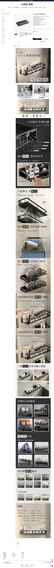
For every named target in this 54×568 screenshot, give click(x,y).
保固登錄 (13, 555)
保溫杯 (3, 39)
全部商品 (3, 10)
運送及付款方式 (5, 554)
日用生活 (3, 41)
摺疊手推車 (3, 20)
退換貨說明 (4, 555)
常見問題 (13, 554)
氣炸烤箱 (3, 22)
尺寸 (33, 27)
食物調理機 (3, 29)
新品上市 (3, 16)
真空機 (3, 31)
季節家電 (3, 33)
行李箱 (3, 18)
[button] (30, 23)
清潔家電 (3, 35)
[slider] (17, 544)
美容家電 (3, 37)
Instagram (23, 555)
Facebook (23, 554)
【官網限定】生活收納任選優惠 (6, 14)
